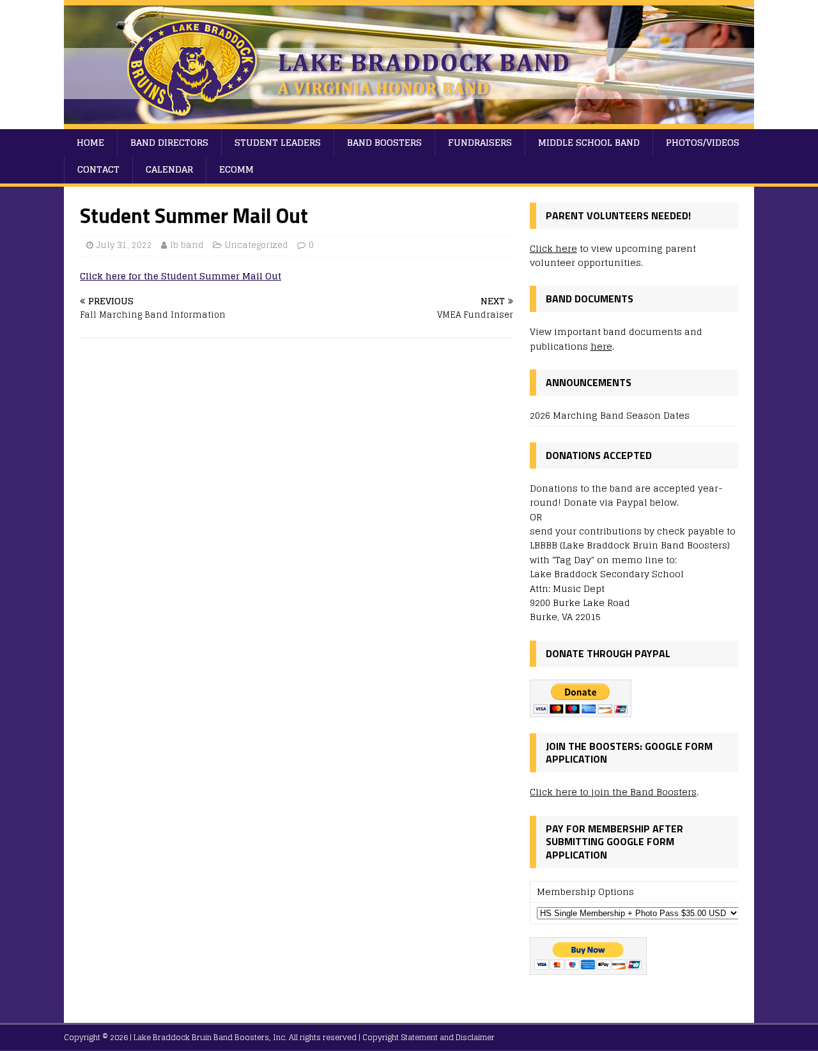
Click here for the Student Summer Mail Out (180, 276)
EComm (236, 169)
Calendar (169, 169)
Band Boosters (384, 142)
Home (90, 142)
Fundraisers (480, 142)
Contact (98, 169)
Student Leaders (278, 142)
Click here (553, 248)
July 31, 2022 (124, 245)
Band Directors (169, 142)
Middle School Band (589, 142)
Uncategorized (256, 245)
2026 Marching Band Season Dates (610, 415)
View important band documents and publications (616, 338)
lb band (187, 245)
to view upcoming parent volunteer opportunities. (613, 255)
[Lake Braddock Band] (409, 122)
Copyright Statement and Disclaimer (428, 1037)
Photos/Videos (702, 142)
